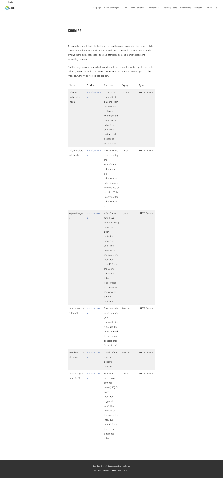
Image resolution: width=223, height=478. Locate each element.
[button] (216, 7)
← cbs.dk (9, 2)
